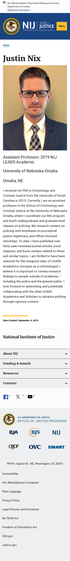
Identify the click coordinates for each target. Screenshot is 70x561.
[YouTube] (31, 398)
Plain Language (11, 491)
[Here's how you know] (35, 6)
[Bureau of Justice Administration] (13, 435)
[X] (19, 398)
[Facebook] (7, 398)
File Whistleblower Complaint (20, 482)
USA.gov (7, 536)
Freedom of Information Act (19, 527)
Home (6, 45)
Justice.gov (9, 545)
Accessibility (10, 473)
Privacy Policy (11, 500)
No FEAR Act (10, 518)
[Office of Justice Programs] (11, 26)
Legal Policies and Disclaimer (20, 509)
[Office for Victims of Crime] (35, 449)
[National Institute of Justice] (56, 435)
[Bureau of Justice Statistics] (35, 437)
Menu (62, 26)
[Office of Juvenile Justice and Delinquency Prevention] (13, 450)
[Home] (38, 26)
